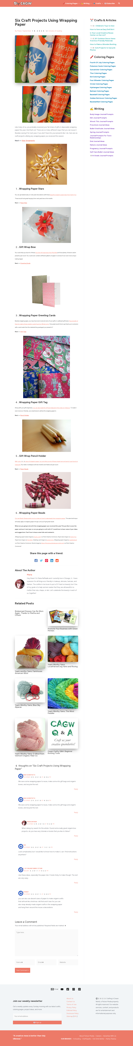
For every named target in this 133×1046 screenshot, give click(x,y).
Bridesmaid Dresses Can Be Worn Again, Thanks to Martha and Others (29, 613)
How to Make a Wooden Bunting (103, 44)
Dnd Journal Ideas (97, 141)
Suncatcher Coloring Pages (101, 70)
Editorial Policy (71, 1010)
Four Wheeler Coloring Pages (102, 80)
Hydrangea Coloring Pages (101, 87)
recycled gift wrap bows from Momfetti (46, 252)
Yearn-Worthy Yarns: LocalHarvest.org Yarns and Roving (63, 665)
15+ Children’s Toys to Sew (102, 26)
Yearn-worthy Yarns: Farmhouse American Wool (28, 672)
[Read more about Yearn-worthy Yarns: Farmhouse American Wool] (30, 652)
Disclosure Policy (72, 1013)
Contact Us (70, 1001)
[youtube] (62, 989)
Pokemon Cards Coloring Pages (103, 66)
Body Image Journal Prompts (101, 114)
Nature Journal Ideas (98, 145)
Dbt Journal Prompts (98, 118)
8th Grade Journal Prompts (101, 156)
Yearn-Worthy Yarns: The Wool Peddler (61, 712)
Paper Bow (23, 203)
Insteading (77, 1039)
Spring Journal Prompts (99, 132)
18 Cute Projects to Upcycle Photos (102, 49)
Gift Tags (23, 331)
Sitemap (69, 1016)
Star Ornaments (28, 141)
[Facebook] (36, 560)
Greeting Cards (25, 263)
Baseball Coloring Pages (100, 94)
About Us (69, 998)
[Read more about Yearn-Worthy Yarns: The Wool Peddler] (63, 693)
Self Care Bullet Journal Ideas (102, 152)
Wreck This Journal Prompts (101, 121)
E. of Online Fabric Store (32, 868)
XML (75, 1016)
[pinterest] (79, 989)
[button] (78, 3)
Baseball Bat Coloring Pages (101, 102)
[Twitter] (41, 560)
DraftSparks (86, 1039)
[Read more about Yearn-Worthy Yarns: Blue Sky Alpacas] (30, 690)
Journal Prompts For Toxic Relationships (100, 137)
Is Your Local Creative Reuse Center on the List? (101, 34)
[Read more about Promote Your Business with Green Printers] (63, 617)
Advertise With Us (109, 1036)
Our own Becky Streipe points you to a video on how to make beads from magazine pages (40, 518)
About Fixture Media (86, 1036)
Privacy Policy (71, 1007)
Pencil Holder (24, 415)
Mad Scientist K (29, 775)
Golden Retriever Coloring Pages (103, 98)
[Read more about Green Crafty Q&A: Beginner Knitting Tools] (63, 733)
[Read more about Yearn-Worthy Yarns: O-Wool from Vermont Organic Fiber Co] (30, 734)
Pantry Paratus (111, 1039)
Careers (98, 1036)
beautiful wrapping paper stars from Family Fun (63, 195)
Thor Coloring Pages (98, 73)
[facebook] (68, 989)
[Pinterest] (46, 560)
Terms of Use (71, 1004)
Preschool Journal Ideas (99, 125)
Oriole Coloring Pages (99, 84)
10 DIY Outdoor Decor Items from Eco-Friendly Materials (102, 39)
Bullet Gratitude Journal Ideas (102, 128)
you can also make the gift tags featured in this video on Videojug (51, 408)
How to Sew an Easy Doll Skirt (102, 29)
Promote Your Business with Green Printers (63, 630)
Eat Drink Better (98, 1039)
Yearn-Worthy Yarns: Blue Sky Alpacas (27, 706)
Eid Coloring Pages (97, 77)
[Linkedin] (51, 560)
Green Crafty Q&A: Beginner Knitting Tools (60, 752)
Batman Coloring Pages (99, 91)
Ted (24, 845)
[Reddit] (57, 560)
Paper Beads (24, 469)
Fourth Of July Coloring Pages (102, 62)
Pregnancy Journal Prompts (101, 148)
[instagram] (74, 989)
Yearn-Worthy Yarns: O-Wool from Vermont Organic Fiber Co (29, 755)
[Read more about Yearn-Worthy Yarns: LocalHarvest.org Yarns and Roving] (63, 649)
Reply (76, 789)
